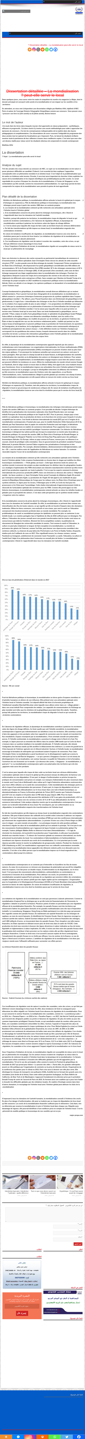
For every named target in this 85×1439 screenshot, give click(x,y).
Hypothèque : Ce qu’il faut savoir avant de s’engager (71, 1192)
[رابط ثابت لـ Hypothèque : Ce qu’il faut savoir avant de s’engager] (70, 1182)
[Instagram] (34, 49)
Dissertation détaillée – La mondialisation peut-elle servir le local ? (42, 93)
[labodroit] (79, 10)
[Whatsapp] (47, 49)
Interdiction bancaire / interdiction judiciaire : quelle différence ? (16, 1192)
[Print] (42, 49)
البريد (80, 1230)
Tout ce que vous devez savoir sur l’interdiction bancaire (43, 1192)
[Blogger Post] (38, 49)
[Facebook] (55, 49)
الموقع (80, 1237)
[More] (30, 49)
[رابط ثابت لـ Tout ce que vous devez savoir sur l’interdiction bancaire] (43, 1182)
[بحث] (3, 11)
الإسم (80, 1224)
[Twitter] (51, 49)
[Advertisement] (42, 70)
